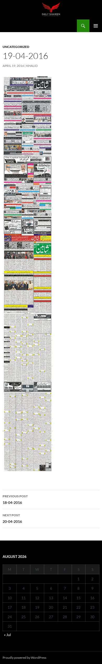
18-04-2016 (15, 499)
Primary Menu (95, 25)
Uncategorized (16, 47)
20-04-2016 (12, 518)
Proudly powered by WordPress (24, 658)
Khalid (32, 66)
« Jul (7, 634)
